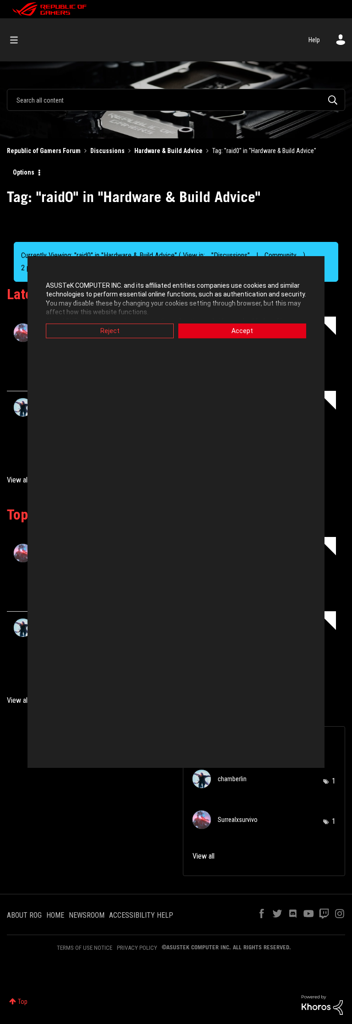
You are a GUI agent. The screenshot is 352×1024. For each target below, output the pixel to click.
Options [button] (23, 172)
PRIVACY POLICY (137, 947)
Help (314, 40)
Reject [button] (110, 330)
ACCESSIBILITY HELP (141, 915)
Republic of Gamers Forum (44, 150)
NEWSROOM (86, 915)
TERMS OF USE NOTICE (84, 947)
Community (280, 255)
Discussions (107, 150)
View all (18, 480)
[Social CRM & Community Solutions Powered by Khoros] (322, 1004)
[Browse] (18, 39)
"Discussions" (230, 255)
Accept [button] (242, 330)
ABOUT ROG (24, 915)
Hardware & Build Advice (168, 150)
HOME (55, 915)
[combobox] (176, 100)
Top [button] (23, 1001)
